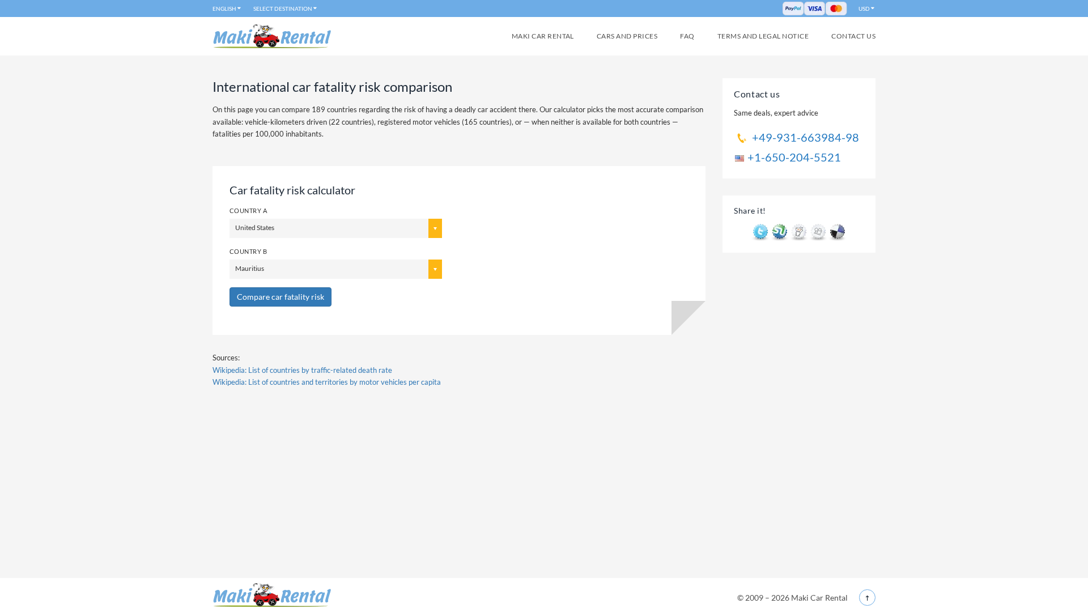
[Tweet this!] (760, 231)
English (224, 8)
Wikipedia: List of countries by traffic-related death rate (302, 370)
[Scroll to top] (867, 597)
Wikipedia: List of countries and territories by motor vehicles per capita (326, 381)
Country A (248, 210)
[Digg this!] (818, 231)
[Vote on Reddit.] (799, 231)
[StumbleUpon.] (780, 231)
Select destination (282, 8)
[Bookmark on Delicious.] (837, 231)
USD (864, 8)
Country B (248, 251)
